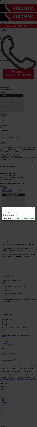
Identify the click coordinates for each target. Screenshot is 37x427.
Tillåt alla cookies (29, 218)
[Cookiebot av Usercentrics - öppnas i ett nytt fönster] (31, 208)
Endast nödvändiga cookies (7, 218)
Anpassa (18, 218)
